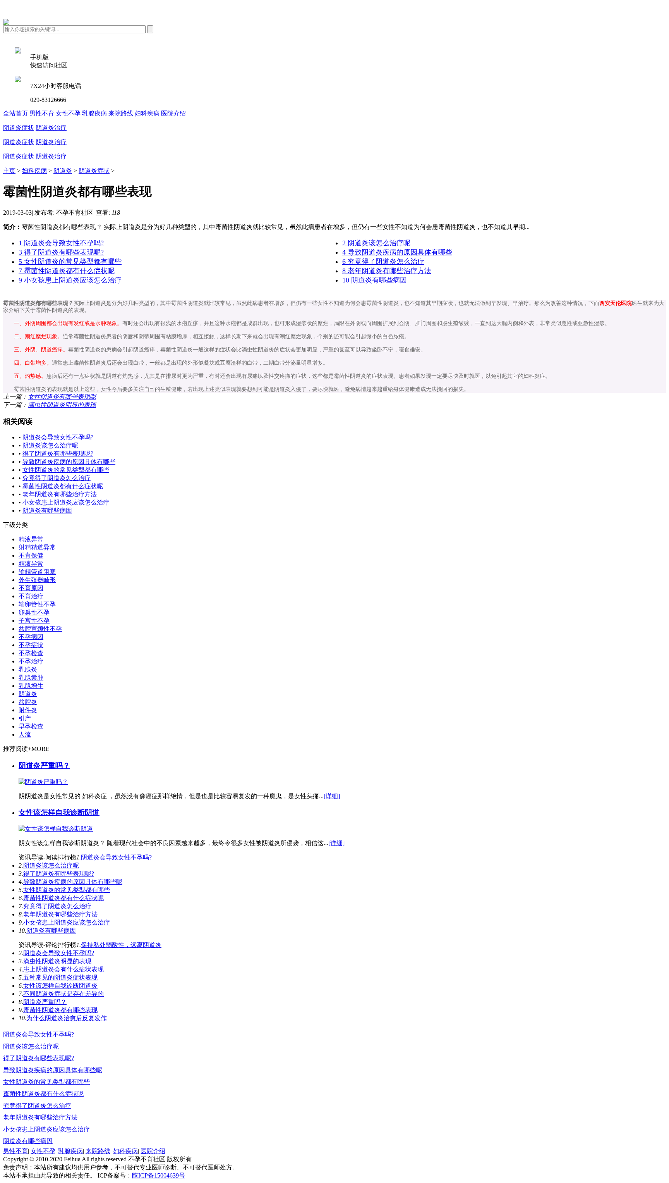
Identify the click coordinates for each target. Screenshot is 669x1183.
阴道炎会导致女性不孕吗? (57, 437)
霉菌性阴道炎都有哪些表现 (60, 1010)
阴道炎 (62, 170)
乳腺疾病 (94, 113)
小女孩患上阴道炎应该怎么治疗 (65, 502)
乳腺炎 (28, 669)
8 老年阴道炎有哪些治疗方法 (386, 271)
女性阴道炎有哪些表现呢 (62, 396)
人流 (25, 734)
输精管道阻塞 (37, 571)
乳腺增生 (31, 685)
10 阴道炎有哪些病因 (374, 280)
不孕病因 (31, 637)
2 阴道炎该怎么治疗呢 (376, 243)
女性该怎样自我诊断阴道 (59, 812)
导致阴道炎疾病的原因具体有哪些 (68, 461)
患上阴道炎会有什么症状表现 (63, 969)
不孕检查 (31, 653)
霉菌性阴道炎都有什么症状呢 (62, 486)
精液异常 (31, 539)
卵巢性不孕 (34, 612)
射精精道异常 (37, 547)
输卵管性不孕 (37, 604)
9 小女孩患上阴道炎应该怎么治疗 (70, 280)
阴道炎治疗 (51, 127)
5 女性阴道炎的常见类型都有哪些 (70, 261)
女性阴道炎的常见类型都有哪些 (65, 470)
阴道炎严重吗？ (44, 765)
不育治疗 (31, 596)
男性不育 (41, 113)
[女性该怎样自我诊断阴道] (56, 828)
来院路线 (120, 113)
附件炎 (28, 710)
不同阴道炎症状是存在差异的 (63, 993)
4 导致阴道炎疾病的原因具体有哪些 (397, 252)
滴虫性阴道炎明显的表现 (62, 404)
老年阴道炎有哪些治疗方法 (59, 494)
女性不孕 (68, 113)
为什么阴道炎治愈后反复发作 (66, 1018)
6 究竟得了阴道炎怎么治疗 (383, 261)
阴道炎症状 (18, 127)
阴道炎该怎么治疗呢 (50, 445)
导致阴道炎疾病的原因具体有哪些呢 (72, 881)
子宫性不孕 (34, 620)
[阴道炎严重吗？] (43, 781)
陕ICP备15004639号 (158, 1175)
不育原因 (31, 588)
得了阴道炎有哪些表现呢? (57, 453)
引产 (25, 718)
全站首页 (15, 113)
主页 (9, 170)
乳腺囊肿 (31, 677)
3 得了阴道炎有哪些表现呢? (61, 252)
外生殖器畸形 (37, 580)
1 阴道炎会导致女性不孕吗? (61, 243)
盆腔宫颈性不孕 (40, 628)
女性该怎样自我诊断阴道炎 (60, 985)
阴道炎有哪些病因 (47, 510)
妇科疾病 (147, 113)
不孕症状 (31, 645)
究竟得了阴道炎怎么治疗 (56, 478)
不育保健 (31, 555)
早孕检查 (31, 726)
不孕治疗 (31, 661)
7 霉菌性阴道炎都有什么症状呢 (67, 271)
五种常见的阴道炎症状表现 (60, 977)
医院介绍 (173, 113)
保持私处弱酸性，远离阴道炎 (121, 945)
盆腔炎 (28, 702)
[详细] (332, 796)
